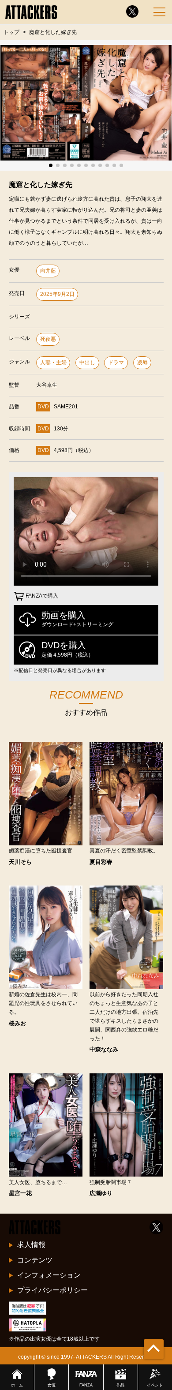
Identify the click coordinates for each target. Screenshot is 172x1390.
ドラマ (116, 362)
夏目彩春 (101, 862)
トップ (11, 32)
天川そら (20, 862)
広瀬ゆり (101, 1193)
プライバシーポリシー (52, 1290)
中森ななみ (104, 1049)
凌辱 (142, 362)
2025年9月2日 (57, 294)
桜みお (17, 1023)
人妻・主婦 (53, 362)
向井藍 (48, 271)
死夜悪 (48, 339)
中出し (87, 362)
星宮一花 (20, 1193)
